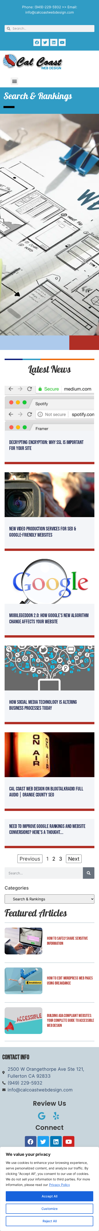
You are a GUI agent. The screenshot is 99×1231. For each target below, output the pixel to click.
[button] (14, 81)
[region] (49, 1189)
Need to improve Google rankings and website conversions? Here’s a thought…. (47, 829)
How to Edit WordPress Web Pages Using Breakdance (70, 981)
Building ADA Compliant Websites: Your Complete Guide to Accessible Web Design (70, 1020)
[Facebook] (37, 42)
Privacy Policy (59, 1185)
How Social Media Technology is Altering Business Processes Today (43, 705)
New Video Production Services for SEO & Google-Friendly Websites (42, 532)
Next (74, 859)
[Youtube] (62, 42)
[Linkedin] (53, 42)
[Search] (88, 873)
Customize (49, 1209)
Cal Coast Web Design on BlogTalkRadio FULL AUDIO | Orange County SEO (46, 792)
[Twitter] (45, 42)
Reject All (50, 1221)
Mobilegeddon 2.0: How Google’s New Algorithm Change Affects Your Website (49, 619)
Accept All (49, 1196)
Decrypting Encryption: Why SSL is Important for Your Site (46, 445)
